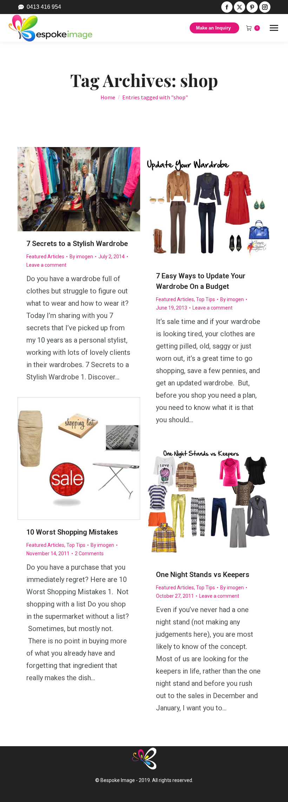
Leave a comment (46, 265)
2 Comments (89, 553)
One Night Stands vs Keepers (202, 574)
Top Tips (205, 299)
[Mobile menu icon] (274, 28)
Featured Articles (45, 256)
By (81, 256)
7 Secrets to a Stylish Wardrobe (77, 243)
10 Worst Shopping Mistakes (72, 532)
